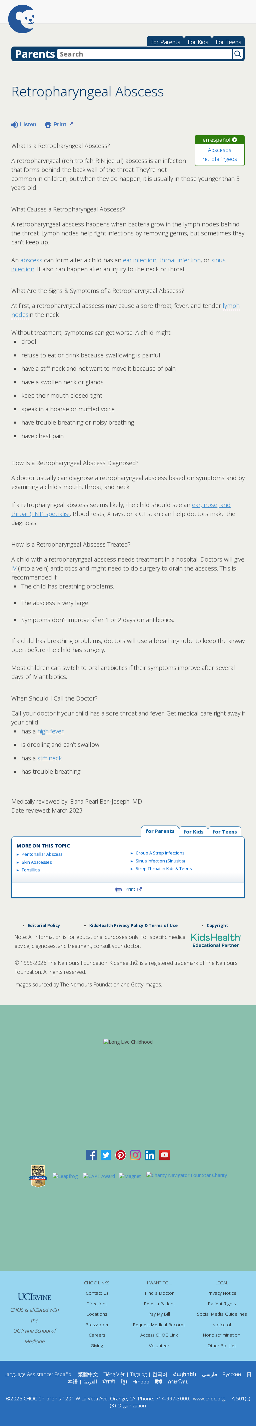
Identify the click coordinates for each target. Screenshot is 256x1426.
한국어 (159, 1374)
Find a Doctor (159, 1293)
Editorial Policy (44, 925)
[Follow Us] (106, 1154)
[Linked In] (150, 1154)
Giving (97, 1346)
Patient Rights (222, 1304)
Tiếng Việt (114, 1374)
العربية (90, 1381)
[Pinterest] (120, 1154)
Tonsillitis (31, 870)
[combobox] (144, 54)
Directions (96, 1304)
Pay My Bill (159, 1314)
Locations (97, 1314)
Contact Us (97, 1293)
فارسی (209, 1374)
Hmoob (141, 1381)
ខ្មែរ (124, 1381)
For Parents (165, 42)
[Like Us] (91, 1154)
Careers (97, 1335)
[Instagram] (135, 1154)
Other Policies (221, 1346)
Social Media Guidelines (222, 1314)
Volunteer (159, 1346)
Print (59, 124)
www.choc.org (209, 1398)
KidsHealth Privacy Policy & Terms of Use (133, 925)
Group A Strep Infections (160, 853)
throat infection (180, 260)
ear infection (139, 260)
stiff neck (49, 758)
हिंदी (158, 1381)
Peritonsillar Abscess (42, 854)
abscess (31, 260)
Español (63, 1374)
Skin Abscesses (37, 862)
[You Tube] (164, 1154)
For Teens (228, 42)
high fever (50, 731)
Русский (232, 1374)
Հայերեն (184, 1374)
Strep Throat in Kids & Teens (164, 868)
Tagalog (138, 1374)
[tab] (224, 831)
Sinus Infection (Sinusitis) (160, 861)
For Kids (198, 42)
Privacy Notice (221, 1293)
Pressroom (97, 1325)
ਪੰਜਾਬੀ (110, 1381)
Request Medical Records (159, 1325)
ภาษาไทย (178, 1381)
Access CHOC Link (159, 1335)
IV (13, 568)
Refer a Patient (159, 1304)
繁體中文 (88, 1374)
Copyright (217, 925)
